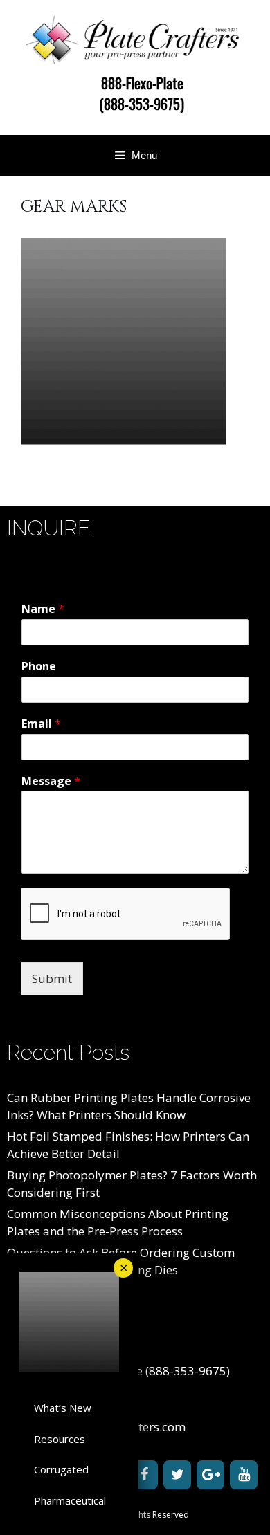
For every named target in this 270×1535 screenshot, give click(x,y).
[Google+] (210, 1474)
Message (50, 781)
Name (42, 609)
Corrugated (61, 1469)
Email (41, 724)
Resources (59, 1439)
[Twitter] (177, 1474)
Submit (52, 978)
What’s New (62, 1408)
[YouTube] (244, 1474)
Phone (38, 666)
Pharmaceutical (70, 1500)
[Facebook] (144, 1474)
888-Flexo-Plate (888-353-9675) (142, 93)
